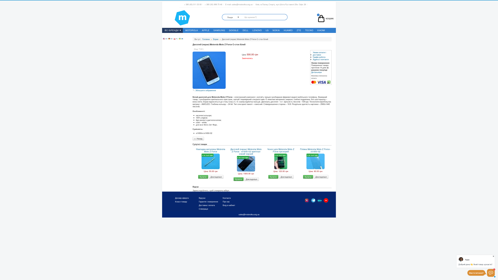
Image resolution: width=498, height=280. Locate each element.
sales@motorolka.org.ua (242, 4)
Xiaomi (321, 30)
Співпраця (203, 209)
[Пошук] (255, 17)
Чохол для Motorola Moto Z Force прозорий (280, 150)
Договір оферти (182, 198)
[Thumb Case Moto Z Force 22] (280, 161)
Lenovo (257, 30)
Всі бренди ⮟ (173, 30)
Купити (203, 176)
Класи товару (181, 201)
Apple (205, 30)
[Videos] (326, 200)
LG (267, 30)
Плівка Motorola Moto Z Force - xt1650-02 (315, 150)
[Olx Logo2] (319, 200)
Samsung (219, 30)
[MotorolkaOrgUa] (313, 200)
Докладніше (216, 176)
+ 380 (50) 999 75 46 (213, 4)
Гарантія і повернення (208, 201)
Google (234, 30)
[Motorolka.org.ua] (307, 200)
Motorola (191, 30)
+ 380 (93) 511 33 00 (193, 4)
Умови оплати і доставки (319, 53)
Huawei (288, 30)
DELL (245, 30)
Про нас (226, 201)
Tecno (309, 30)
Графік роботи (319, 57)
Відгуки (202, 198)
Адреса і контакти (321, 59)
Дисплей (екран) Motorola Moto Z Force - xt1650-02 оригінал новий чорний (246, 151)
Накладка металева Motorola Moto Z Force (210, 150)
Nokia (276, 30)
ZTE (299, 30)
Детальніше (316, 72)
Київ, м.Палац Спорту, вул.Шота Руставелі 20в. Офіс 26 (281, 4)
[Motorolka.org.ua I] (177, 17)
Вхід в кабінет (229, 205)
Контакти (227, 198)
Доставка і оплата (207, 205)
